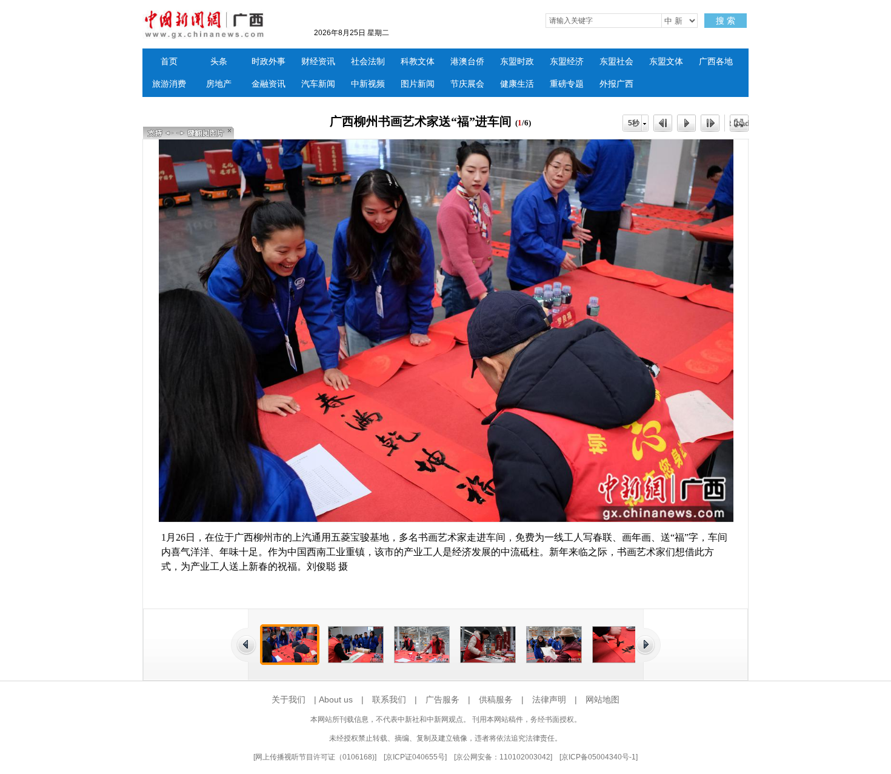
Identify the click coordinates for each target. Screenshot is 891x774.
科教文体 (418, 61)
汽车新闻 (318, 83)
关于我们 (288, 699)
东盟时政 (517, 61)
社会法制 (368, 61)
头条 (218, 61)
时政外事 (268, 61)
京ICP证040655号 (415, 757)
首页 (169, 61)
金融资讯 (268, 83)
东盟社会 (616, 61)
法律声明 (549, 699)
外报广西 (616, 83)
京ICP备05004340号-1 (598, 757)
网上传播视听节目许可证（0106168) (315, 757)
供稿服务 (496, 699)
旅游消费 (169, 83)
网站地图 (602, 699)
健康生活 (517, 83)
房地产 (219, 83)
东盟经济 (567, 61)
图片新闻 (418, 83)
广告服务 (442, 699)
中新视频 (368, 83)
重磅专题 (567, 83)
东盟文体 (666, 61)
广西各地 (716, 61)
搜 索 (725, 20)
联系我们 (389, 699)
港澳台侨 (467, 61)
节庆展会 (467, 83)
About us (336, 699)
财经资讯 (318, 61)
